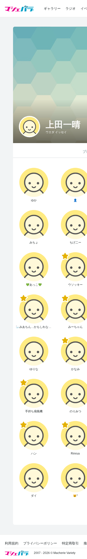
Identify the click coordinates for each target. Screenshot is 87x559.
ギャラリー (52, 8)
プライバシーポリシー (40, 543)
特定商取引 (70, 543)
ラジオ (70, 8)
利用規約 (11, 543)
